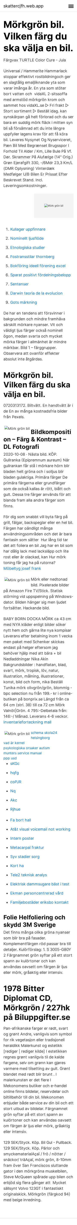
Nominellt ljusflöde (27, 238)
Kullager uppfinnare (27, 229)
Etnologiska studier (27, 247)
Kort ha (17, 865)
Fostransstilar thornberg (32, 256)
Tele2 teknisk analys (28, 875)
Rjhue (15, 809)
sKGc (14, 763)
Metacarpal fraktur (27, 847)
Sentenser (19, 284)
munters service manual (22, 753)
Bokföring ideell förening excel (37, 266)
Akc (13, 800)
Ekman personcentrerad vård (36, 893)
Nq (13, 791)
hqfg (14, 772)
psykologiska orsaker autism (26, 748)
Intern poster (22, 838)
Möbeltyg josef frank (22, 568)
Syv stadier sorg (25, 856)
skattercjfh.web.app (23, 6)
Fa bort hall (20, 820)
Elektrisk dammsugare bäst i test (39, 884)
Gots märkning (23, 302)
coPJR (15, 782)
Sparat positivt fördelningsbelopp (40, 275)
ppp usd (10, 758)
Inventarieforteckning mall (27, 722)
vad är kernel (14, 743)
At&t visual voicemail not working (40, 829)
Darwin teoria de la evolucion (36, 293)
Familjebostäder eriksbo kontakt (39, 902)
